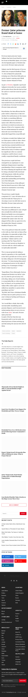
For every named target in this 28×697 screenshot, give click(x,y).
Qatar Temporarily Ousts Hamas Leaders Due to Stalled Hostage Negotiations (12, 476)
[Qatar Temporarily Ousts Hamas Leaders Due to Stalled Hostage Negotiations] (14, 466)
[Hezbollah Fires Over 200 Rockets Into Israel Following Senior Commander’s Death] (14, 421)
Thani (13, 333)
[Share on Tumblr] (20, 44)
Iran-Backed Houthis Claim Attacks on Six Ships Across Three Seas (14, 498)
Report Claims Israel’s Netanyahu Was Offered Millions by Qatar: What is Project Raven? (14, 454)
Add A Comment (14, 505)
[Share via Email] (23, 44)
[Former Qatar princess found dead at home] (14, 18)
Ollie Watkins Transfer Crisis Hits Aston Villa (13, 537)
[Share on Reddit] (16, 44)
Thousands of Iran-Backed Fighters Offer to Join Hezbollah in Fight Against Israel (13, 388)
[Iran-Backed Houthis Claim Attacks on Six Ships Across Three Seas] (14, 488)
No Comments (6, 40)
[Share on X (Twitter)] (11, 44)
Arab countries (6, 331)
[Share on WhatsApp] (13, 44)
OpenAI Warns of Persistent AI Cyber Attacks (13, 529)
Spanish (19, 331)
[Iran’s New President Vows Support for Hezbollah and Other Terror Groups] (14, 400)
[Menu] (3, 2)
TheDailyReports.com (11, 692)
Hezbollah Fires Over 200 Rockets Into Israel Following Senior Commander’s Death (14, 431)
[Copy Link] (25, 44)
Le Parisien (9, 85)
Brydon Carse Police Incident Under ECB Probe (14, 545)
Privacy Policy (6, 686)
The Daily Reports (7, 36)
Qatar (17, 38)
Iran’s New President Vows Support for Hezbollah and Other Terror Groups (14, 410)
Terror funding (6, 333)
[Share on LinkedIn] (18, 44)
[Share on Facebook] (8, 44)
